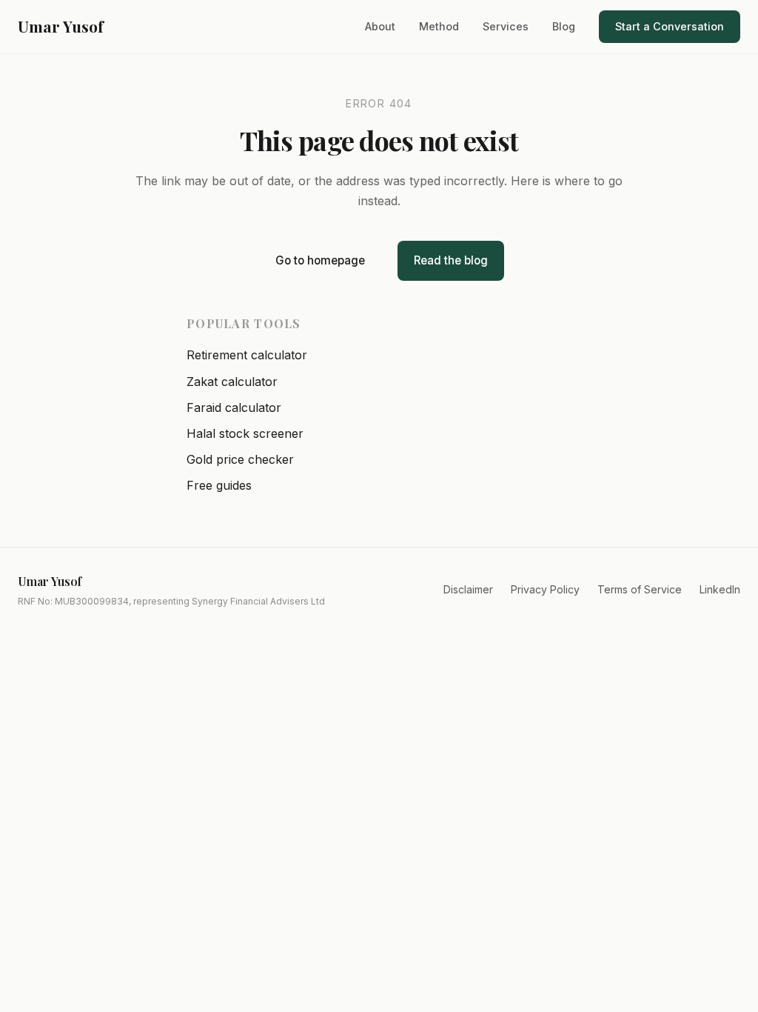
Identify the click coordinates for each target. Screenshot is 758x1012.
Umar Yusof (61, 26)
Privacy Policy (545, 589)
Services (506, 26)
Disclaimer (468, 589)
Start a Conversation (669, 26)
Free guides (219, 485)
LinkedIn (720, 589)
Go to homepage (320, 260)
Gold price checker (240, 459)
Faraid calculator (234, 407)
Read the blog (451, 260)
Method (439, 26)
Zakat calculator (232, 381)
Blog (563, 26)
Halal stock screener (245, 433)
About (380, 26)
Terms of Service (639, 589)
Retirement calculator (247, 354)
